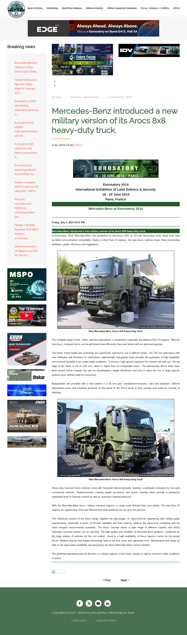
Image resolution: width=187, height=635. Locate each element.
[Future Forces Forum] (82, 59)
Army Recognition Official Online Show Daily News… (27, 67)
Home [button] (10, 8)
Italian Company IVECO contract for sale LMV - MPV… (27, 186)
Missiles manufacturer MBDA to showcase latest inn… (25, 207)
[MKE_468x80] (82, 69)
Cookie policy (79, 620)
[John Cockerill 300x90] (26, 441)
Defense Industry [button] (94, 8)
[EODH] (26, 348)
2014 (78, 145)
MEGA (176, 8)
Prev (108, 580)
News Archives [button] (35, 8)
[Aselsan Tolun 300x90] (26, 390)
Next (124, 580)
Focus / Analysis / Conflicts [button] (155, 8)
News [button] (20, 8)
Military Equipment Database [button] (122, 8)
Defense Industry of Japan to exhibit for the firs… (26, 250)
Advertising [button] (52, 8)
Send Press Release (72, 8)
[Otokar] (26, 374)
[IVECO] (149, 50)
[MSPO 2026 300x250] (26, 284)
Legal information (106, 620)
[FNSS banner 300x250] (26, 415)
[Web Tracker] (58, 571)
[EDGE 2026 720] (93, 28)
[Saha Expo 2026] (82, 48)
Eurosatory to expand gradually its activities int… (25, 169)
